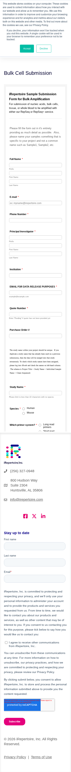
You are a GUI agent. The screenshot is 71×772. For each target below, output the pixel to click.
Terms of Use (41, 757)
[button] (25, 516)
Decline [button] (44, 48)
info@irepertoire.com (26, 500)
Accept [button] (27, 48)
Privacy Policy (15, 757)
